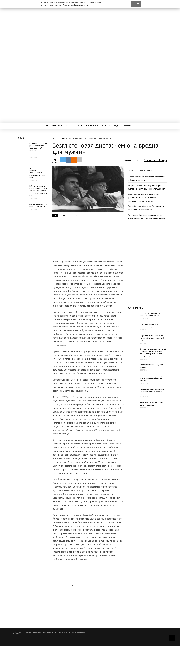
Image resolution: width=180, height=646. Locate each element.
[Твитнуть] (63, 159)
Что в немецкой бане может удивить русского (151, 403)
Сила (68, 126)
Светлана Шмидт (155, 160)
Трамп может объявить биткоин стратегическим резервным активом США (38, 172)
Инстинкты (92, 126)
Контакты (129, 126)
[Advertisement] (88, 240)
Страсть (78, 126)
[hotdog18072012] (88, 189)
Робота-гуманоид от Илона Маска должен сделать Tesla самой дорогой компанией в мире (38, 191)
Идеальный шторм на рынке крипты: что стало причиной (38, 145)
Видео (117, 126)
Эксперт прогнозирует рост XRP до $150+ (38, 205)
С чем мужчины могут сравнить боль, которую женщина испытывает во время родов (143, 197)
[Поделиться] (68, 160)
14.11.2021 (65, 216)
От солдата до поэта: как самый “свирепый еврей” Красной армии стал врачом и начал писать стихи (153, 352)
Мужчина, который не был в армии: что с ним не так (151, 314)
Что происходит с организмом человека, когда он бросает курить (152, 391)
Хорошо (136, 4)
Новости (106, 126)
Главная (63, 138)
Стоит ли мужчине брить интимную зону (149, 325)
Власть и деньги (54, 126)
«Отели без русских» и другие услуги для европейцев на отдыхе (152, 378)
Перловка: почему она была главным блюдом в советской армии (152, 338)
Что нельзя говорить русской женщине (151, 365)
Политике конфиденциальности (75, 5)
